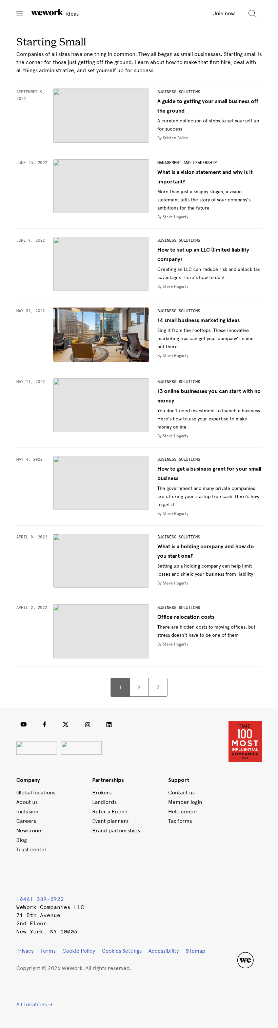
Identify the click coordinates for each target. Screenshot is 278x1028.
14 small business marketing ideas (198, 320)
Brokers (102, 792)
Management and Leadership (187, 162)
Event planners (110, 821)
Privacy (25, 951)
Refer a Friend (110, 811)
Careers (26, 821)
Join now (224, 13)
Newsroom (29, 830)
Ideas (71, 14)
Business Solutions (178, 92)
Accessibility (163, 951)
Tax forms (180, 821)
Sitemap (195, 951)
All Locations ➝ (34, 1004)
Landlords (104, 802)
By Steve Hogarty (172, 217)
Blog (21, 840)
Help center (183, 811)
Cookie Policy (78, 951)
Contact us (181, 792)
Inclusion (27, 811)
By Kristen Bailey (172, 138)
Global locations (35, 792)
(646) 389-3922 (40, 899)
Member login (185, 802)
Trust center (31, 849)
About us (27, 802)
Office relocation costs (185, 617)
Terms (48, 951)
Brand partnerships (116, 830)
